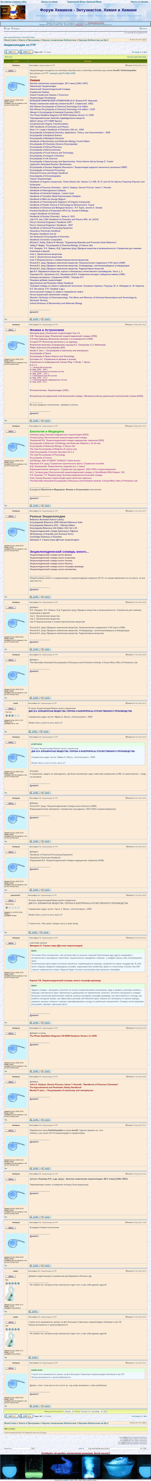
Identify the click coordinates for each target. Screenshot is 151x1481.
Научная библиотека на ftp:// (93, 40)
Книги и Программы (29, 40)
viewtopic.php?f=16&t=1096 (62, 73)
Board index (10, 40)
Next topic (142, 57)
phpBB (65, 1480)
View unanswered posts (12, 37)
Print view (8, 57)
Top (5, 319)
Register (16, 29)
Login (8, 29)
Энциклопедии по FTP (20, 45)
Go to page (136, 52)
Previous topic (132, 57)
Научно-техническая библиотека (59, 40)
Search (144, 29)
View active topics (28, 37)
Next (145, 52)
